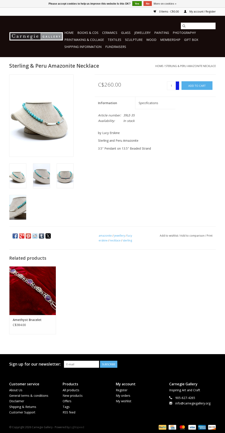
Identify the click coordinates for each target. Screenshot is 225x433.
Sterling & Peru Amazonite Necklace (190, 66)
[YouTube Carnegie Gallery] (204, 364)
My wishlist (123, 401)
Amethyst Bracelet (27, 320)
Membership (170, 40)
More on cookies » (165, 3)
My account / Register (202, 11)
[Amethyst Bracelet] (32, 290)
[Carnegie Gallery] (36, 36)
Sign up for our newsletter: (35, 364)
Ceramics (109, 33)
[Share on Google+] (21, 236)
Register (121, 390)
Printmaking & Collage (84, 40)
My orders (123, 395)
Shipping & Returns (22, 407)
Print (209, 235)
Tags (66, 407)
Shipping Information (83, 47)
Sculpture (134, 40)
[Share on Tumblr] (41, 236)
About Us (15, 390)
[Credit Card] (172, 427)
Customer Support (22, 412)
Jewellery (142, 33)
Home (69, 33)
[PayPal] (162, 427)
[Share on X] (48, 236)
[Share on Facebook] (15, 236)
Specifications (148, 103)
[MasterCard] (182, 427)
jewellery (119, 235)
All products (71, 390)
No (147, 3)
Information (107, 103)
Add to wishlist (169, 235)
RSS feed (69, 412)
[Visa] (192, 427)
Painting (161, 33)
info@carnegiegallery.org (192, 403)
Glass (126, 33)
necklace (115, 240)
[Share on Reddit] (35, 236)
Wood (151, 40)
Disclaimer (16, 401)
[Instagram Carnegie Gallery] (212, 364)
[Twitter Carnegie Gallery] (196, 364)
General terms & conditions (28, 395)
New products (73, 395)
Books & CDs (87, 33)
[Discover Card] (211, 427)
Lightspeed (77, 427)
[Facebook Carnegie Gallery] (188, 364)
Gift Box (191, 40)
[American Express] (202, 427)
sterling (127, 240)
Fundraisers (115, 47)
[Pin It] (28, 236)
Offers (67, 401)
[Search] (184, 25)
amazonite (105, 235)
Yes (137, 3)
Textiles (114, 40)
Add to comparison (192, 235)
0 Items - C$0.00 (169, 11)
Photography (184, 33)
